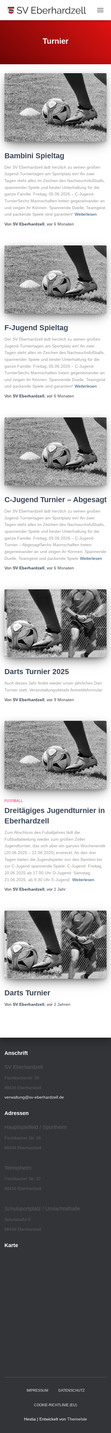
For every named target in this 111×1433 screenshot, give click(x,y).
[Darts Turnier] (55, 945)
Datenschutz (71, 1390)
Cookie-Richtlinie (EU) (55, 1405)
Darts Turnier (27, 993)
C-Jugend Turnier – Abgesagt (55, 499)
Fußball (13, 801)
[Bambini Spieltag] (55, 107)
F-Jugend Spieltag (36, 327)
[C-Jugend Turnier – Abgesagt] (55, 451)
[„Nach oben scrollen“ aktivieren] (99, 1421)
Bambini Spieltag (34, 155)
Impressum (37, 1390)
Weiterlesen (86, 214)
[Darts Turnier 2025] (55, 623)
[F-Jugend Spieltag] (55, 279)
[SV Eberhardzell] (49, 10)
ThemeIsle (77, 1419)
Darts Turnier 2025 (36, 671)
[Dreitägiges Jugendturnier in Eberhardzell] (55, 755)
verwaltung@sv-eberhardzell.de (34, 1097)
